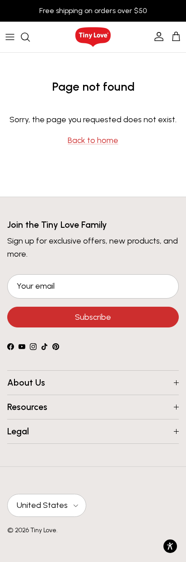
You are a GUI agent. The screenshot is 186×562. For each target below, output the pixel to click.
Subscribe (93, 317)
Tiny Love (43, 530)
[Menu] (10, 37)
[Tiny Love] (93, 37)
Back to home (93, 140)
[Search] (30, 37)
